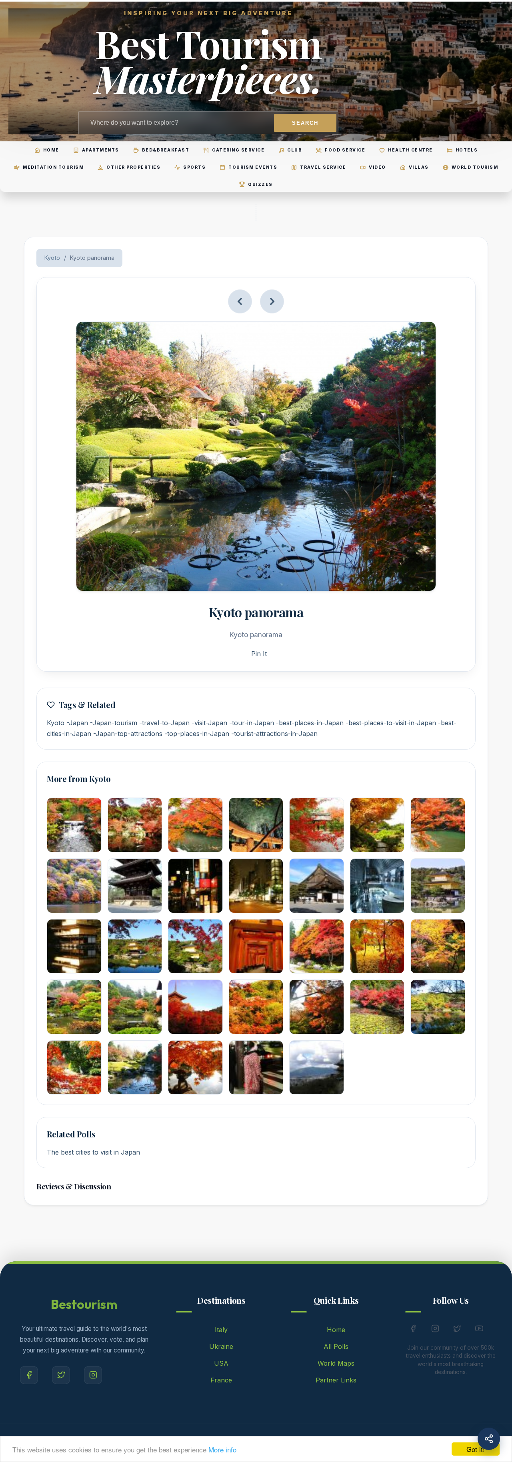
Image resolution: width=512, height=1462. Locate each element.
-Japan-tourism (113, 723)
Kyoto (52, 257)
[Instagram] (93, 1375)
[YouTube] (479, 1330)
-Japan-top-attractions (127, 734)
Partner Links (336, 1380)
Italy (221, 1330)
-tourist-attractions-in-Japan (274, 734)
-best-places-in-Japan (310, 723)
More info (222, 1449)
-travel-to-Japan (164, 723)
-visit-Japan (209, 723)
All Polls (336, 1346)
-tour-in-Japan (251, 723)
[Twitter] (61, 1375)
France (221, 1380)
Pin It (259, 654)
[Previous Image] (240, 301)
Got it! (475, 1449)
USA (221, 1363)
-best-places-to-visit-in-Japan (391, 723)
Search (305, 123)
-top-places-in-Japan (196, 734)
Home (336, 1330)
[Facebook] (29, 1375)
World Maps (336, 1363)
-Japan (77, 723)
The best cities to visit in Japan (93, 1152)
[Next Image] (272, 301)
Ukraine (221, 1346)
